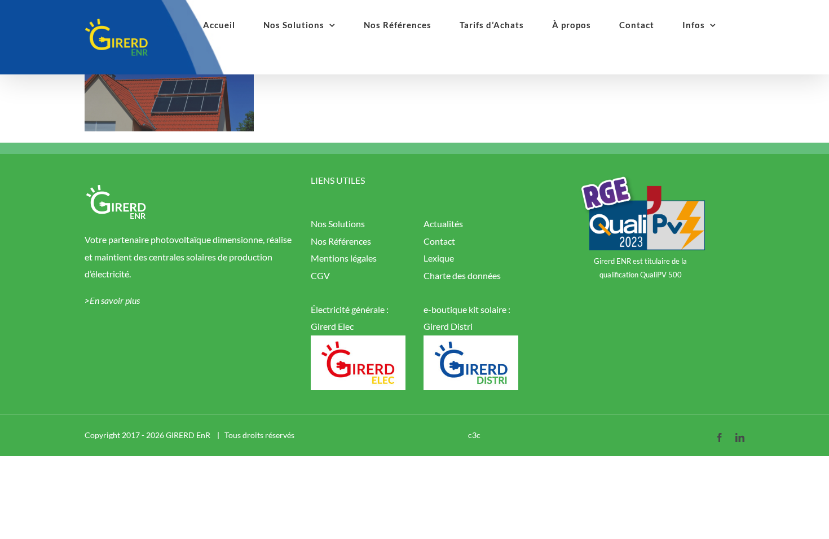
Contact (439, 241)
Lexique (439, 258)
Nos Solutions (338, 223)
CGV (320, 275)
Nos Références (341, 241)
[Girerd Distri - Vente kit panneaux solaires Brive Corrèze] (471, 343)
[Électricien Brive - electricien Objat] (358, 343)
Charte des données (462, 275)
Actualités (443, 223)
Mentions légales (344, 258)
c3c (474, 435)
